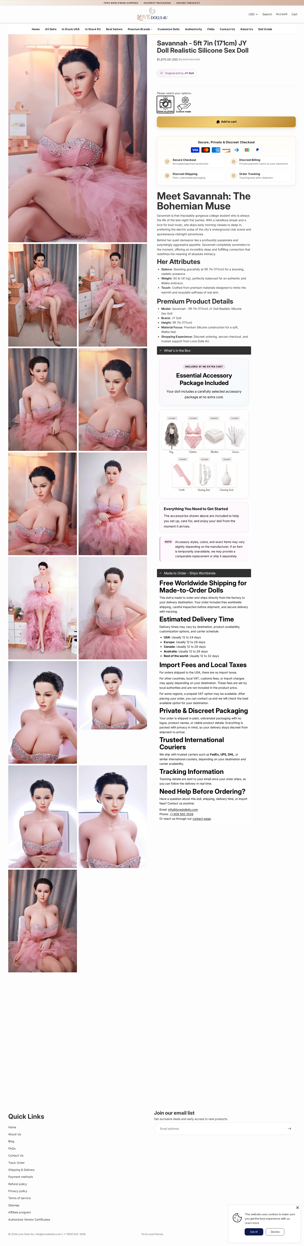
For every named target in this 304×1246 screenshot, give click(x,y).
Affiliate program (19, 1212)
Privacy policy (17, 1191)
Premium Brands (140, 29)
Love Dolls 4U (26, 1234)
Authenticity (193, 29)
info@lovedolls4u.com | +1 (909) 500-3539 (60, 1234)
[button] (204, 350)
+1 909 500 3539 (181, 814)
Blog (11, 1141)
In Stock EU (93, 29)
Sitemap (13, 1205)
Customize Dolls (169, 29)
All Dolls (50, 29)
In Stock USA (71, 29)
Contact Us (227, 29)
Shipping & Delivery (21, 1169)
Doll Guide (265, 29)
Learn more (252, 1223)
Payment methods (20, 1176)
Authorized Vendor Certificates (29, 1219)
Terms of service (19, 1198)
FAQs (210, 29)
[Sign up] (289, 1128)
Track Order (16, 1162)
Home (36, 29)
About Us (246, 29)
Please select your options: (174, 93)
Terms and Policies (152, 1234)
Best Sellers (114, 29)
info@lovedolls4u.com (183, 809)
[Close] (298, 1208)
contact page (202, 818)
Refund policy (17, 1183)
